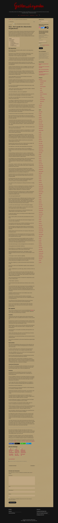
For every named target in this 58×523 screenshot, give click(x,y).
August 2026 (40, 111)
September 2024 (41, 150)
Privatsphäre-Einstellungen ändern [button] (41, 511)
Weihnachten (42, 101)
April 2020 (40, 243)
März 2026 (40, 119)
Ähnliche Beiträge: (14, 45)
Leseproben (40, 105)
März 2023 (40, 182)
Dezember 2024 (41, 145)
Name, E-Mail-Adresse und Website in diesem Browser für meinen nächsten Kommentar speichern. (20, 499)
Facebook (27, 441)
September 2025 (41, 130)
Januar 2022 (40, 206)
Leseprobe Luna (32, 15)
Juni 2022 (40, 197)
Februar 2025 (40, 141)
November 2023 (41, 167)
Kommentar (11, 475)
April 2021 (40, 221)
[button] (39, 15)
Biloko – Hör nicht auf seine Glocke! (44, 69)
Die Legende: (12, 40)
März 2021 (40, 223)
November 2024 (41, 147)
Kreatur (32, 310)
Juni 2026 (40, 113)
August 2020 (40, 236)
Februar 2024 (40, 163)
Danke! (37, 15)
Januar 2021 (40, 227)
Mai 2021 (40, 219)
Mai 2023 (40, 178)
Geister (41, 90)
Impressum (10, 511)
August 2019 (40, 258)
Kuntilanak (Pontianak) (12, 465)
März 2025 (40, 139)
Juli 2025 (40, 132)
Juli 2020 (40, 238)
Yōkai (41, 103)
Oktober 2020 (40, 232)
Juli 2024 (40, 154)
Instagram (32, 441)
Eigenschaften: (13, 42)
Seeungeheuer (42, 97)
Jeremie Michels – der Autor (25, 15)
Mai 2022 (40, 199)
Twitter (24, 441)
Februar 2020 (40, 247)
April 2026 (40, 117)
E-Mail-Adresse (11, 490)
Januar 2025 (40, 143)
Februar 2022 (40, 204)
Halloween (41, 92)
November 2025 (41, 126)
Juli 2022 (40, 195)
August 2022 (40, 193)
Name (10, 486)
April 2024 (40, 160)
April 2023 (40, 180)
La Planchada (32, 465)
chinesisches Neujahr (12, 461)
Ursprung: (12, 44)
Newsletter (15, 441)
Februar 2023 (40, 184)
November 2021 (41, 210)
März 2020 (40, 245)
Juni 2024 (40, 156)
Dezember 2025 (41, 124)
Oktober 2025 (40, 128)
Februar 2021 (40, 225)
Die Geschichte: (12, 39)
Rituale (41, 95)
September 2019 (41, 256)
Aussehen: (12, 41)
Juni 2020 (40, 240)
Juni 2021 (40, 217)
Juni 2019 (40, 262)
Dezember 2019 (41, 251)
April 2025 (40, 137)
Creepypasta (42, 82)
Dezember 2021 (41, 208)
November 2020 (41, 230)
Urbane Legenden (42, 99)
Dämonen (41, 84)
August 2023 (40, 173)
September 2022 (41, 191)
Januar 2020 (40, 249)
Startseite (10, 19)
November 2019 (41, 253)
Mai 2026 (40, 115)
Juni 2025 (40, 134)
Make (24, 520)
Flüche (41, 88)
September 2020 (41, 234)
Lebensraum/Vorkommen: (15, 43)
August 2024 (40, 152)
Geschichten (17, 461)
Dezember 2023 (41, 165)
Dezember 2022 (41, 186)
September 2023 (41, 171)
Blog (18, 15)
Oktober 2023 (40, 169)
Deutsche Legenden (43, 86)
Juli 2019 (40, 260)
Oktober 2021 (40, 212)
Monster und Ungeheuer (23, 461)
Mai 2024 (40, 158)
